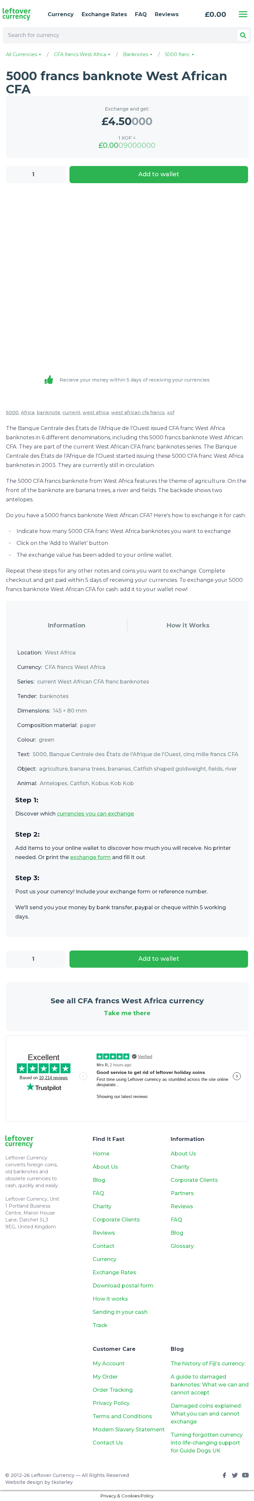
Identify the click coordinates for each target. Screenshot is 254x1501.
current (71, 413)
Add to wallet (158, 174)
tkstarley (62, 1482)
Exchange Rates (104, 14)
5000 (12, 413)
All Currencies (22, 54)
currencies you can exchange (95, 814)
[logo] (20, 14)
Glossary (182, 1246)
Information (66, 625)
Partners (182, 1193)
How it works (110, 1299)
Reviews (167, 14)
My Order (105, 1377)
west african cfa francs (138, 413)
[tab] (66, 625)
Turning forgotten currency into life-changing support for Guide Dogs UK (207, 1443)
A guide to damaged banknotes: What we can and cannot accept (210, 1385)
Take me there (127, 1013)
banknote (48, 413)
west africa (96, 413)
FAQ (141, 14)
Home (101, 1154)
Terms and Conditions (122, 1416)
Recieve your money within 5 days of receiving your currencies (135, 380)
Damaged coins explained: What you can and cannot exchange (206, 1414)
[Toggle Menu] (243, 14)
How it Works (188, 625)
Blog (99, 1180)
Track (100, 1325)
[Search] (243, 35)
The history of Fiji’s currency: (209, 1363)
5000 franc (178, 54)
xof (170, 413)
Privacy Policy (111, 1403)
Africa (27, 413)
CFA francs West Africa (80, 54)
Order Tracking (113, 1390)
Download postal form (123, 1286)
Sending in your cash (120, 1312)
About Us (105, 1167)
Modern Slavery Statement (129, 1429)
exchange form (90, 857)
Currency (61, 14)
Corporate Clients (116, 1220)
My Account (109, 1363)
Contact (103, 1246)
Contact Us (108, 1443)
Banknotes (136, 54)
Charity (102, 1206)
